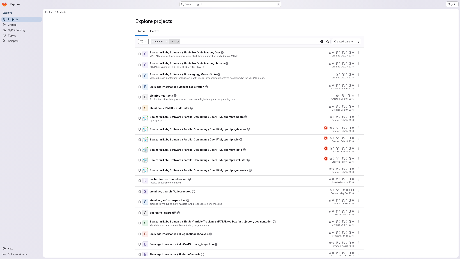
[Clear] (322, 41)
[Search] (327, 41)
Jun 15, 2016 (347, 224)
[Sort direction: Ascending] (358, 41)
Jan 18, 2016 (347, 109)
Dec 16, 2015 (347, 98)
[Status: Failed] (326, 128)
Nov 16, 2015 (347, 88)
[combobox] (343, 41)
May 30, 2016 (347, 193)
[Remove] (178, 41)
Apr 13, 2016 (347, 182)
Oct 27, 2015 (347, 55)
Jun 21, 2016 (347, 235)
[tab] (141, 31)
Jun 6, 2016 (348, 203)
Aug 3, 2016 (348, 246)
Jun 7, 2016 (348, 214)
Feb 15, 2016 (347, 120)
